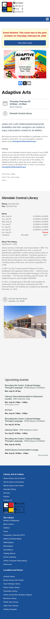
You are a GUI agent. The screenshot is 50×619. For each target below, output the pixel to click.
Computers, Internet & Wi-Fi (14, 535)
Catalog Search (9, 553)
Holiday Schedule (10, 609)
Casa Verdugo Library (11, 584)
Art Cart (8, 410)
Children (6, 528)
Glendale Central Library (21, 113)
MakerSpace (8, 546)
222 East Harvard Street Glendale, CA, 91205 (17, 300)
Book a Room (8, 524)
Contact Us (7, 500)
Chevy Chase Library (11, 587)
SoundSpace (8, 550)
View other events (25, 43)
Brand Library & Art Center (13, 486)
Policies (6, 496)
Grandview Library (10, 591)
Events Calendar (9, 557)
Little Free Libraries (10, 606)
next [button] (45, 235)
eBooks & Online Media (12, 539)
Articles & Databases (11, 520)
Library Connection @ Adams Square (17, 595)
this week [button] (24, 235)
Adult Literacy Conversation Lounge (21, 450)
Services (6, 493)
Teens (5, 531)
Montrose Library (10, 598)
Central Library (9, 576)
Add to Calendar (16, 107)
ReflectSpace (8, 542)
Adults (13, 174)
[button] (47, 19)
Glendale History (9, 489)
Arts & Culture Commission (13, 482)
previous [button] (5, 235)
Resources (7, 564)
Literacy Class (21, 430)
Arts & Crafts (15, 177)
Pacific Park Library (10, 602)
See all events (43, 455)
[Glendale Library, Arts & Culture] (12, 7)
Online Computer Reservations (15, 561)
